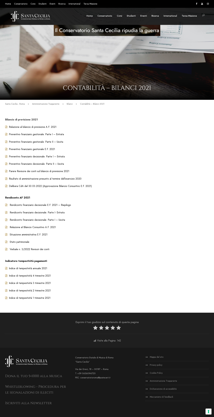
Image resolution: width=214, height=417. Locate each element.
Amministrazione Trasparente (163, 380)
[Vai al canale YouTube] (202, 3)
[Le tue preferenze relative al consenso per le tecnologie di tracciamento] (208, 411)
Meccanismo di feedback (161, 396)
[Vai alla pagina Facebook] (196, 3)
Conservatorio (20, 3)
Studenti (43, 3)
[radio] (95, 328)
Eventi (52, 3)
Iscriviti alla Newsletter (28, 403)
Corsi (33, 3)
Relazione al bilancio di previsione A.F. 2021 (32, 127)
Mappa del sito (156, 357)
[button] (203, 15)
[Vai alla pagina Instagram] (208, 3)
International (74, 3)
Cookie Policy (156, 372)
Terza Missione (90, 3)
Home (8, 3)
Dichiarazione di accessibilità (163, 388)
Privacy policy (156, 365)
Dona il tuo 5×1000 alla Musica (33, 376)
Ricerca (61, 3)
